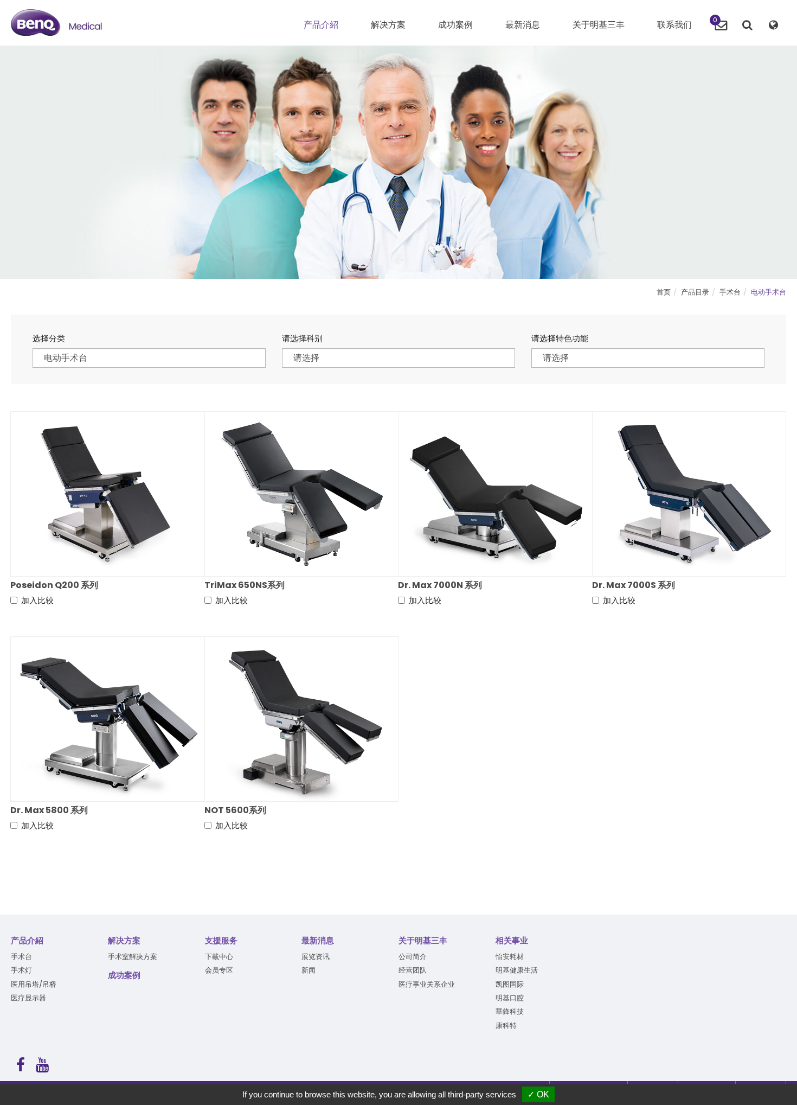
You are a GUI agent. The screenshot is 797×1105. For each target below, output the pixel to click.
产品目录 (695, 292)
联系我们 (674, 24)
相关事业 (512, 940)
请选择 (306, 358)
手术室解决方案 (132, 956)
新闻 (308, 970)
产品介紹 (27, 940)
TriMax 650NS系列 (244, 585)
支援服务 (221, 940)
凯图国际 (510, 984)
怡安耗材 (510, 956)
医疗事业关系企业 (426, 984)
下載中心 (219, 956)
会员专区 (219, 970)
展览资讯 (315, 956)
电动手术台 (768, 292)
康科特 (506, 1025)
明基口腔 (510, 998)
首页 (664, 292)
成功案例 (455, 24)
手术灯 (21, 970)
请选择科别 (302, 338)
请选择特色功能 (559, 338)
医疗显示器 (28, 998)
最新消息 (522, 24)
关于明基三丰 (599, 24)
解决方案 (124, 940)
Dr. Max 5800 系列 (49, 810)
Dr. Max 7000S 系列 (633, 585)
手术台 (730, 292)
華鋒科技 (510, 1011)
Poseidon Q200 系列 (54, 585)
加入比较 (37, 600)
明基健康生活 (517, 970)
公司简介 (412, 956)
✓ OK (538, 1094)
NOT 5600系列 (235, 810)
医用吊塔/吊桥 (33, 984)
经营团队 (412, 970)
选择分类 (49, 338)
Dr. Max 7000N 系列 (440, 585)
